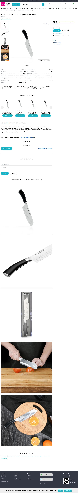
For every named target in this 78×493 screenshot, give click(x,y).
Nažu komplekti (11, 456)
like (44, 23)
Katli (16, 8)
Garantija (15, 478)
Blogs (28, 478)
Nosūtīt (4, 173)
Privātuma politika (30, 479)
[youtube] (69, 476)
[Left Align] (43, 4)
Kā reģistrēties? (3, 475)
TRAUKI (31, 8)
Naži (19, 8)
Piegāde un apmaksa (57, 42)
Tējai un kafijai (25, 8)
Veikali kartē (16, 475)
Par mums (29, 475)
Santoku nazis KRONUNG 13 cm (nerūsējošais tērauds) (32, 113)
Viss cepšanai (37, 8)
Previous (2, 107)
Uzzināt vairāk (67, 490)
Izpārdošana (63, 8)
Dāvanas (69, 8)
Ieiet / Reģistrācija (6, 148)
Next (51, 107)
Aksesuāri (44, 8)
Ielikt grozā (57, 30)
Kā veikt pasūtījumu (4, 476)
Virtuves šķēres (4, 458)
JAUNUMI (75, 8)
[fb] (67, 476)
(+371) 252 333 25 (65, 0)
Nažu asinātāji (30, 456)
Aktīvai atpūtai (51, 8)
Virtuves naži (3, 456)
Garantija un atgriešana (57, 44)
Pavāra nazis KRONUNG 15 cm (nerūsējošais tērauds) (46, 113)
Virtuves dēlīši (46, 456)
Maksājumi (3, 478)
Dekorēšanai (23, 456)
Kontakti (15, 476)
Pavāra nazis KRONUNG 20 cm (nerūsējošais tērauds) (7, 113)
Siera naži (17, 456)
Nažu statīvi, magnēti (38, 456)
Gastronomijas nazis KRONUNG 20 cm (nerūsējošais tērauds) (19, 113)
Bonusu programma (17, 479)
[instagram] (64, 476)
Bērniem (57, 8)
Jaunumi (28, 476)
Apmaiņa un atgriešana (5, 481)
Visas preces (17, 4)
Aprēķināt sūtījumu (58, 33)
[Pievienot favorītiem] (48, 24)
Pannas (11, 8)
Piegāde (2, 479)
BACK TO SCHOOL (4, 8)
